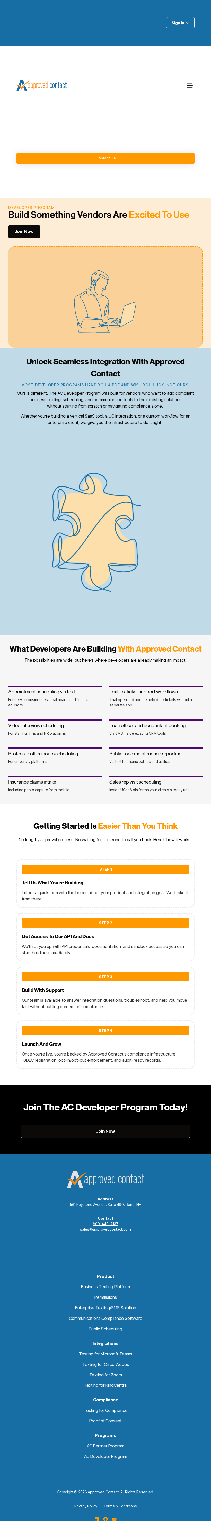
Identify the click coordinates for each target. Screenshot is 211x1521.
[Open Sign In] (187, 22)
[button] (189, 85)
